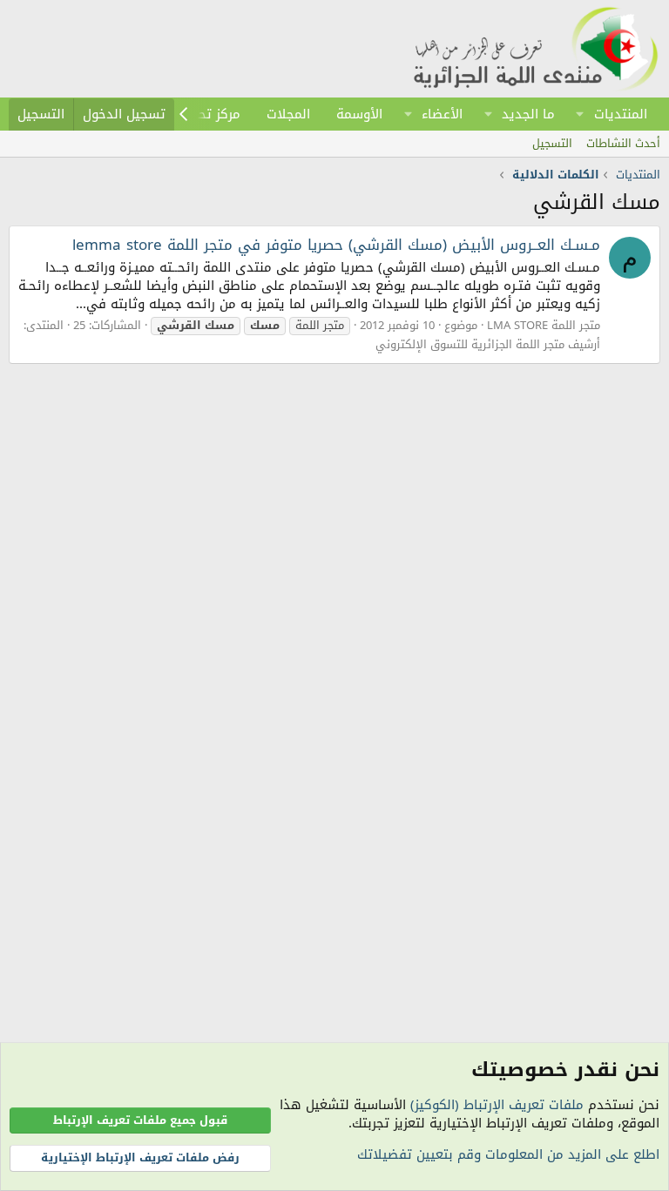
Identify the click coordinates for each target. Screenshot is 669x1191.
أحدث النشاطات (623, 143)
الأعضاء (442, 114)
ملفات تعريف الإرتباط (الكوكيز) (497, 1105)
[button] (580, 114)
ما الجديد (528, 114)
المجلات (288, 114)
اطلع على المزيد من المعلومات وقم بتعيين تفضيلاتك (508, 1154)
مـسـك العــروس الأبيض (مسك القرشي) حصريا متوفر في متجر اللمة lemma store (336, 245)
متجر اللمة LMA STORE (543, 325)
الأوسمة (359, 114)
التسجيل (552, 143)
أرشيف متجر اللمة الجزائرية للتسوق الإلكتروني (487, 344)
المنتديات (620, 114)
